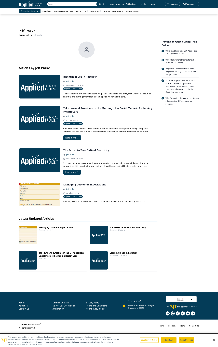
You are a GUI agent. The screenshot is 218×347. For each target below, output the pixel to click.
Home (21, 35)
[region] (109, 340)
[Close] (214, 340)
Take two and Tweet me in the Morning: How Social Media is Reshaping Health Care (61, 254)
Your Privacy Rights (95, 308)
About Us (172, 326)
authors (29, 35)
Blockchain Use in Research (123, 252)
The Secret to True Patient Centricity (128, 227)
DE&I (85, 11)
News (112, 4)
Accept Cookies (186, 340)
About (21, 302)
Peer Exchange (75, 11)
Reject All (169, 340)
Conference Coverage (60, 11)
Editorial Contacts (60, 302)
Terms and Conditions (96, 305)
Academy (120, 4)
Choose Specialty (28, 11)
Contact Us (24, 308)
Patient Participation (132, 11)
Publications (131, 4)
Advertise (23, 305)
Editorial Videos (94, 11)
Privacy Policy (92, 302)
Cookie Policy (37, 344)
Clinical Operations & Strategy (112, 11)
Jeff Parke (70, 81)
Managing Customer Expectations (56, 227)
